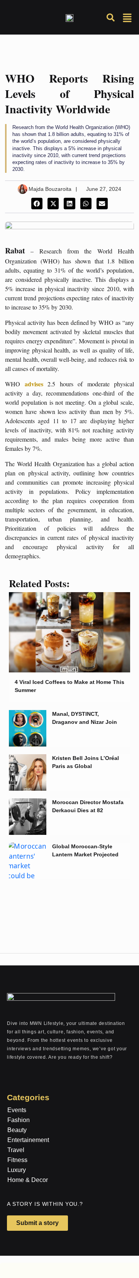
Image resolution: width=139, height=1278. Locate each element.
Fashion (18, 1120)
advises (36, 383)
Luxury (16, 1170)
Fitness (17, 1160)
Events (16, 1110)
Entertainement (28, 1140)
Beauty (17, 1130)
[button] (36, 203)
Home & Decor (27, 1180)
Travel (15, 1150)
